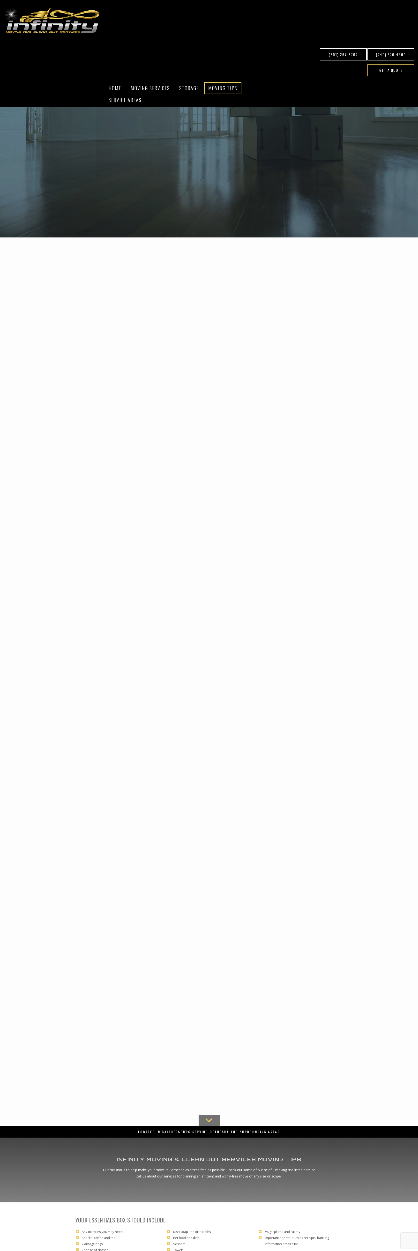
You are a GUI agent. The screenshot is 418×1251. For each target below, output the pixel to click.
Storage (189, 88)
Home (115, 88)
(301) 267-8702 (343, 54)
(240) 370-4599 (391, 54)
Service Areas (125, 100)
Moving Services (150, 88)
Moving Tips (222, 88)
